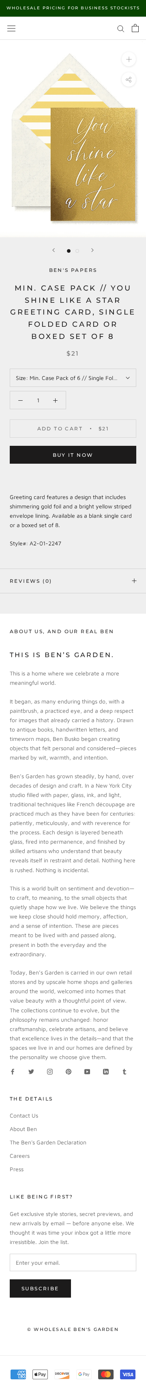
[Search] (121, 28)
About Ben (23, 1128)
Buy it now (73, 455)
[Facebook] (12, 1070)
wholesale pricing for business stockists (73, 8)
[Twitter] (31, 1070)
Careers (20, 1155)
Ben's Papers (73, 270)
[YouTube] (87, 1070)
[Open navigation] (11, 28)
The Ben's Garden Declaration (48, 1142)
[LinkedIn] (106, 1070)
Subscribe (40, 1288)
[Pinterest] (68, 1070)
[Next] (92, 250)
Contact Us (24, 1115)
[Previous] (53, 250)
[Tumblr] (124, 1070)
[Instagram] (50, 1070)
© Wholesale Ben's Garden (73, 1329)
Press (17, 1169)
